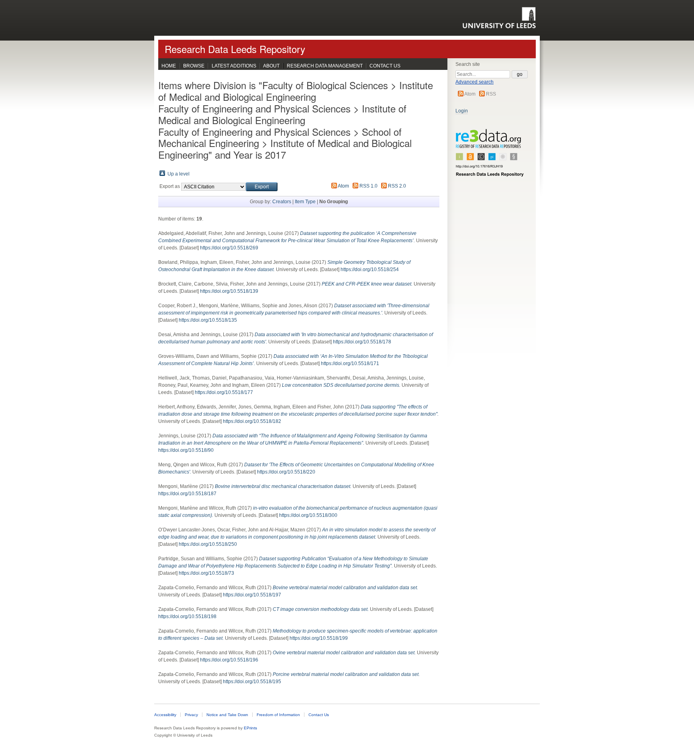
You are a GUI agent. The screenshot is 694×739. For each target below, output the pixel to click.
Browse (193, 66)
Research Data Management (325, 66)
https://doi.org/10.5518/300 (308, 515)
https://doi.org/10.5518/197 (252, 595)
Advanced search (474, 82)
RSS (491, 94)
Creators (281, 201)
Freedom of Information (278, 714)
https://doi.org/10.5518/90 (186, 450)
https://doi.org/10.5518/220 (286, 472)
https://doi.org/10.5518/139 (229, 291)
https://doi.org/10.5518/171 (350, 363)
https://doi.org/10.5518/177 (224, 392)
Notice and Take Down (227, 714)
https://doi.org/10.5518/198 (187, 616)
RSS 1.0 (368, 186)
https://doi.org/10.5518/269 (229, 248)
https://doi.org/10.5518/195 (252, 681)
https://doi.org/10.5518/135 (208, 320)
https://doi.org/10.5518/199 (319, 638)
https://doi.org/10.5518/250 (208, 544)
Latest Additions (234, 66)
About (271, 66)
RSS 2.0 (397, 186)
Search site (467, 64)
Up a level (178, 174)
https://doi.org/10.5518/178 (362, 342)
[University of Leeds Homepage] (499, 18)
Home (168, 66)
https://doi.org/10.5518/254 (370, 269)
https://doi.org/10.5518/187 (187, 493)
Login (461, 111)
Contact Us (384, 66)
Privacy (191, 714)
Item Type (305, 201)
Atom (470, 94)
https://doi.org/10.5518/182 (252, 421)
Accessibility (165, 714)
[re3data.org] (490, 156)
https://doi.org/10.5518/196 (229, 660)
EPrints (250, 728)
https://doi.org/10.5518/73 (206, 573)
